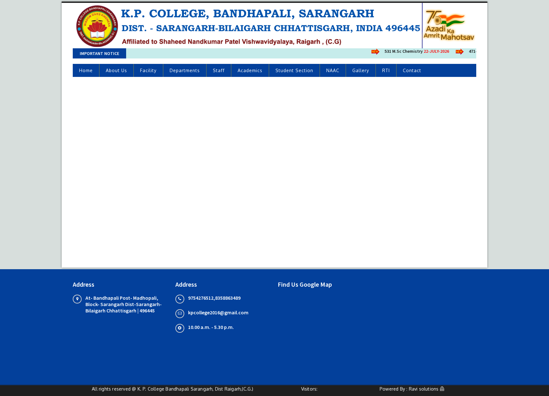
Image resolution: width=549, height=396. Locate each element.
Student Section (294, 70)
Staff (219, 70)
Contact (412, 70)
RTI (386, 70)
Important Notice (99, 53)
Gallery (360, 70)
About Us (116, 70)
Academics (250, 70)
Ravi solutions (424, 389)
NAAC (332, 70)
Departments (185, 70)
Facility (148, 70)
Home (86, 70)
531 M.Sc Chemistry (413, 51)
